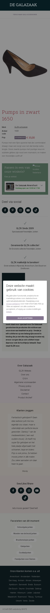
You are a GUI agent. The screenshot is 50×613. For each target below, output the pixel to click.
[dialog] (25, 306)
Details (9, 312)
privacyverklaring (13, 304)
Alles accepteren (25, 318)
